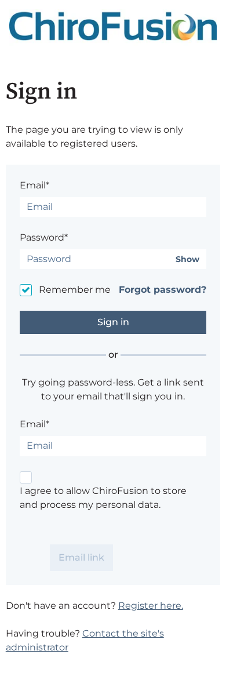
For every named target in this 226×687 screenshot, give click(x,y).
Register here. (150, 605)
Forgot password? (162, 289)
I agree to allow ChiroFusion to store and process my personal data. (103, 497)
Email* (34, 185)
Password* (44, 237)
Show (187, 259)
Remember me (75, 289)
